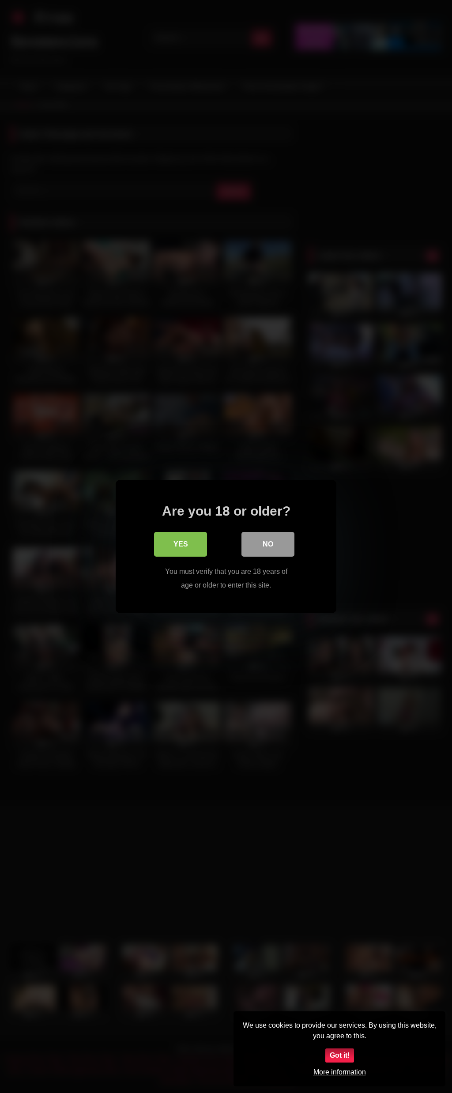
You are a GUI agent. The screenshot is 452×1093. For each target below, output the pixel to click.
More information (339, 1072)
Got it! (340, 1055)
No (268, 544)
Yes (180, 544)
